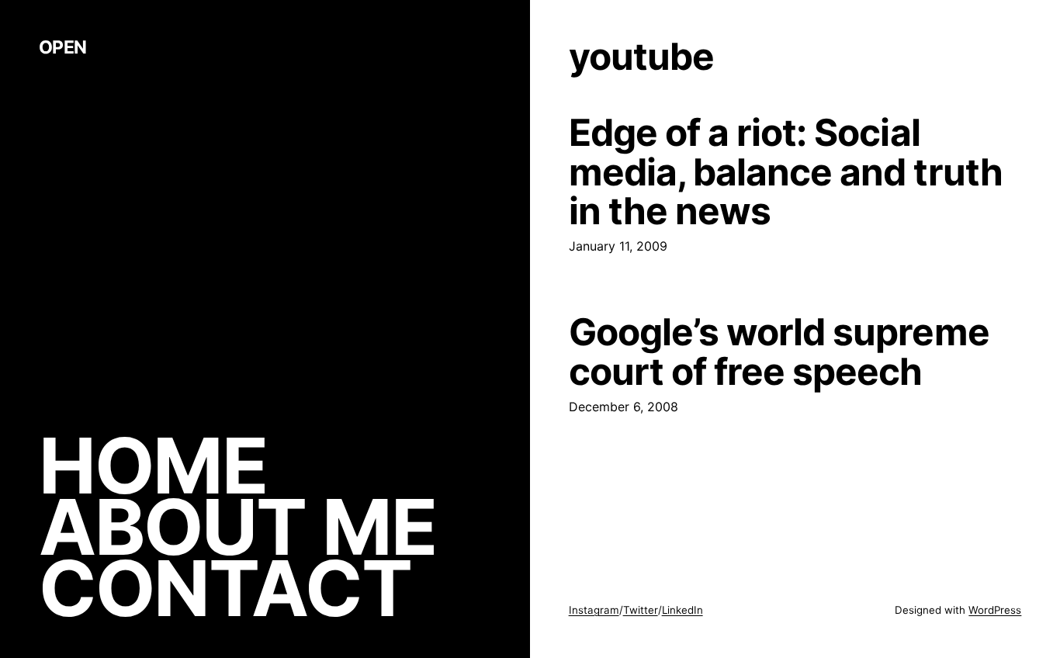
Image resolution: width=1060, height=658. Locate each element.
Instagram (594, 610)
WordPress (994, 610)
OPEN (63, 47)
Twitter (640, 610)
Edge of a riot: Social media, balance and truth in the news (786, 171)
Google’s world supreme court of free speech (779, 351)
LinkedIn (682, 610)
